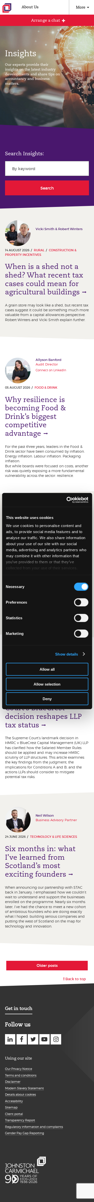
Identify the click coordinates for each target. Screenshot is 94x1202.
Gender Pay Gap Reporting (24, 1133)
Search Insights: (24, 153)
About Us (30, 7)
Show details (66, 654)
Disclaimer (12, 1082)
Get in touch (18, 1008)
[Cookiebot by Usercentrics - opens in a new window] (67, 500)
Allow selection (47, 684)
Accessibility (14, 1101)
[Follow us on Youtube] (44, 1039)
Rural (39, 250)
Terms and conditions (20, 1075)
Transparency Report (20, 1120)
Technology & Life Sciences (53, 837)
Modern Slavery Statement (24, 1088)
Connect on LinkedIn (51, 370)
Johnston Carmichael (7, 8)
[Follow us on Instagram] (56, 1039)
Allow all (47, 669)
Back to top (75, 979)
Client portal (14, 1114)
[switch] (81, 602)
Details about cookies (20, 1094)
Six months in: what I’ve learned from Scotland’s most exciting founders (40, 861)
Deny (47, 699)
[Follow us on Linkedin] (10, 1039)
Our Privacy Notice (18, 1069)
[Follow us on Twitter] (33, 1039)
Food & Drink (46, 387)
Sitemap (11, 1107)
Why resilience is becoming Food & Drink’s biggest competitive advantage (35, 416)
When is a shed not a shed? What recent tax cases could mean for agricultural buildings (44, 279)
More (80, 7)
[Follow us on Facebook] (22, 1039)
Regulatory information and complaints (34, 1127)
